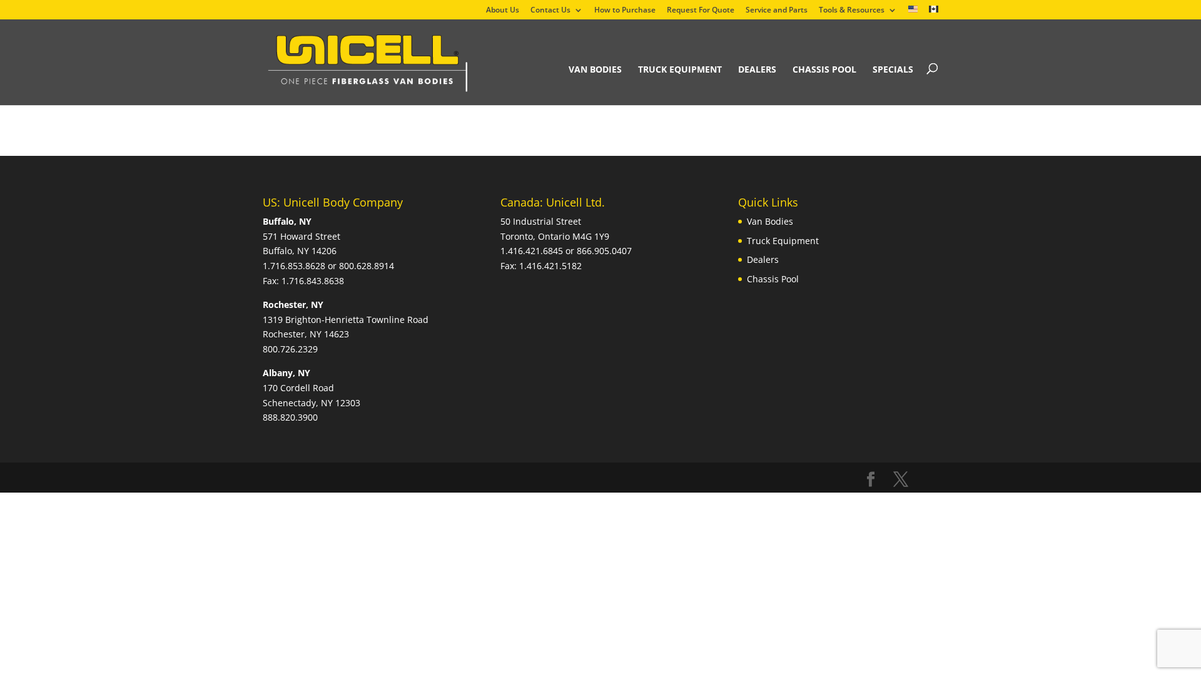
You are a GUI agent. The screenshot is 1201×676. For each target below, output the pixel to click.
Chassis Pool (824, 69)
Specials (893, 69)
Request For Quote (700, 10)
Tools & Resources (851, 10)
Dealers (757, 69)
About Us (502, 10)
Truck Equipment (680, 69)
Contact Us (550, 10)
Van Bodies (595, 69)
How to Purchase (625, 10)
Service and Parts (777, 10)
